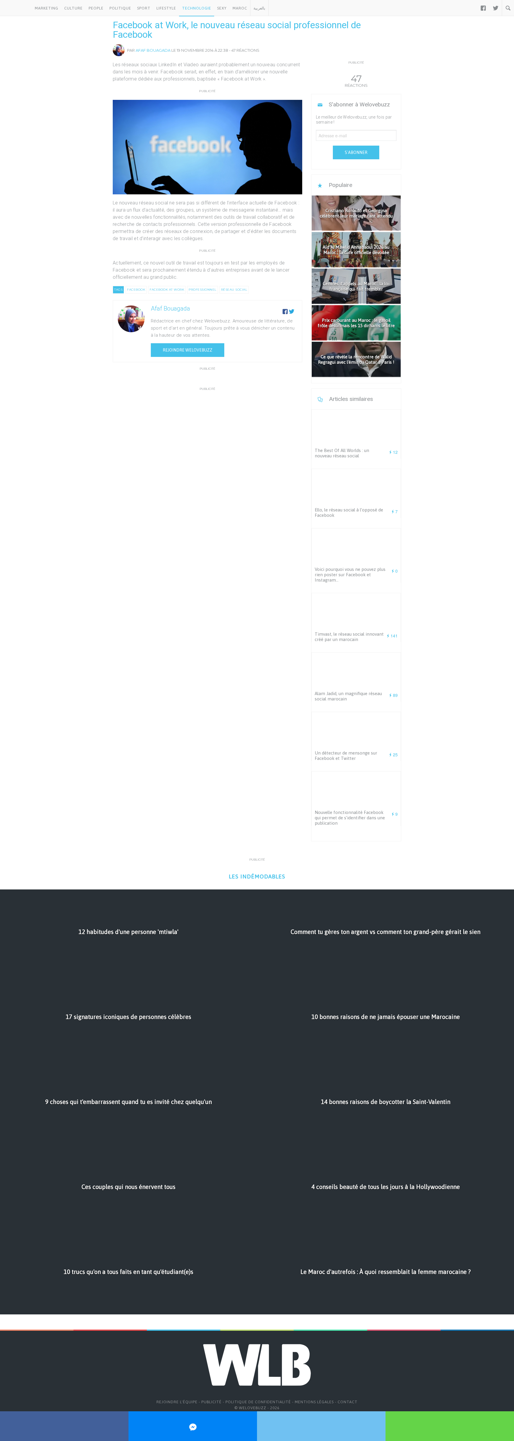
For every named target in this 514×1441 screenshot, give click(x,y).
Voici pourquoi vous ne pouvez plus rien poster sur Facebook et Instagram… (350, 574)
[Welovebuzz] (15, 8)
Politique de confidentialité (258, 1402)
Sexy (222, 8)
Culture (73, 8)
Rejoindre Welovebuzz (187, 350)
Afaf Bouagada (153, 50)
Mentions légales (314, 1402)
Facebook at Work (167, 290)
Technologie (196, 8)
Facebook (136, 290)
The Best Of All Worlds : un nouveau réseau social (342, 453)
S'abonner (356, 152)
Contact (348, 1402)
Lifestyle (166, 8)
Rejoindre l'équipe (177, 1402)
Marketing (46, 8)
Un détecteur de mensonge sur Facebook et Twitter (346, 755)
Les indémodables (257, 876)
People (96, 8)
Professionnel (203, 290)
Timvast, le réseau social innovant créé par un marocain (349, 636)
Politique (120, 8)
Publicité (211, 1402)
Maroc (240, 8)
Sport (144, 8)
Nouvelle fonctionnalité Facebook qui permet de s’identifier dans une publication (350, 818)
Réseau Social (234, 290)
